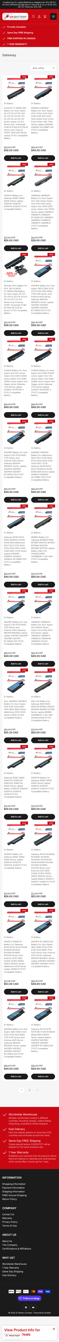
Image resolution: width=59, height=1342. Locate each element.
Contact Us (8, 1214)
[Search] (33, 16)
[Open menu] (53, 16)
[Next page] (37, 1090)
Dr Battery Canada (24, 1313)
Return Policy (9, 1199)
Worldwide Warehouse (14, 1263)
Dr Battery (8, 103)
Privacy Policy (10, 1221)
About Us (7, 1241)
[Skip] (53, 1329)
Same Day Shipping (12, 1271)
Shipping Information (13, 1191)
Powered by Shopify (42, 1313)
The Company (9, 1244)
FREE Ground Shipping (14, 1195)
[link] (29, 1333)
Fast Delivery (9, 1275)
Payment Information (13, 1187)
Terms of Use (9, 1225)
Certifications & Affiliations (16, 1248)
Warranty (7, 1218)
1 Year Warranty (10, 1267)
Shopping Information (14, 1184)
